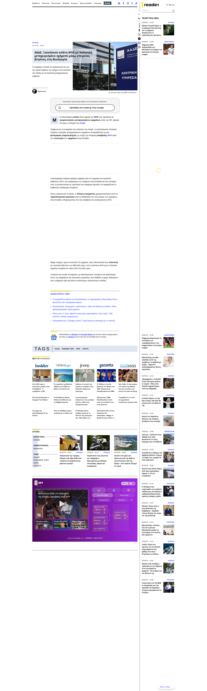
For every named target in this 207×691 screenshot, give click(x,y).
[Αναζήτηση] (173, 11)
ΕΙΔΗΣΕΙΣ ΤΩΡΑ (68, 349)
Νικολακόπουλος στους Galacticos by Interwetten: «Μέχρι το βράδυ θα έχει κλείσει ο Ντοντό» (105, 414)
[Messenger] (139, 38)
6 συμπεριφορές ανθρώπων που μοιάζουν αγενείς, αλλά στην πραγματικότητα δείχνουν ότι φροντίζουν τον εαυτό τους (84, 401)
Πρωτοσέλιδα (86, 3)
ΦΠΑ (109, 135)
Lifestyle (98, 3)
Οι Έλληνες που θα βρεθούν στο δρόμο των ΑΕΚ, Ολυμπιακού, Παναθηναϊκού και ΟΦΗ (106, 387)
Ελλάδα (66, 3)
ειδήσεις (71, 337)
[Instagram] (128, 3)
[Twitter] (132, 3)
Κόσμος (74, 3)
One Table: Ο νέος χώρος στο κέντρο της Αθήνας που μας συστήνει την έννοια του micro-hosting (127, 387)
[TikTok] (136, 3)
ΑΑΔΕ (57, 349)
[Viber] (139, 47)
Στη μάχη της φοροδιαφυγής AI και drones (40, 413)
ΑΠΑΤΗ (85, 349)
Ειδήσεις (36, 3)
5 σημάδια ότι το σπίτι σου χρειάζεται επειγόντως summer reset (127, 400)
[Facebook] (123, 3)
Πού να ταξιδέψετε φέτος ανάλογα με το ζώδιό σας (63, 412)
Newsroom (38, 448)
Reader (75, 334)
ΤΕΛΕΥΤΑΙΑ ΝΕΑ (150, 18)
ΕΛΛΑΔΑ (35, 42)
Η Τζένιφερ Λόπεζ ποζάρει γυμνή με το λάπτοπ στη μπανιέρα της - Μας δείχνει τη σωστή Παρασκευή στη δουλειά (84, 414)
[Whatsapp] (139, 43)
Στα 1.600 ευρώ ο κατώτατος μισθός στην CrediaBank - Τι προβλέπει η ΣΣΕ (41, 387)
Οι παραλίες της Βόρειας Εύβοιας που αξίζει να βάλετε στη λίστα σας (63, 386)
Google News (86, 334)
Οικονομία (56, 3)
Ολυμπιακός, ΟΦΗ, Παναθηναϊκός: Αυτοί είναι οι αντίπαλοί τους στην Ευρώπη (105, 401)
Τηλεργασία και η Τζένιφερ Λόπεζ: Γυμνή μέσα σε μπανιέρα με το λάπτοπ (84, 321)
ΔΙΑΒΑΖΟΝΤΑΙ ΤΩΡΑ (60, 294)
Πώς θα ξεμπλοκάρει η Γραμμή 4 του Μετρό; (40, 399)
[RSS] (119, 3)
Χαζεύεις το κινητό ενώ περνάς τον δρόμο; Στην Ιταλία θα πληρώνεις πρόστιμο (84, 387)
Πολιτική (45, 3)
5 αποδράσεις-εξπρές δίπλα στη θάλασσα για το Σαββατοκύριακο (62, 400)
